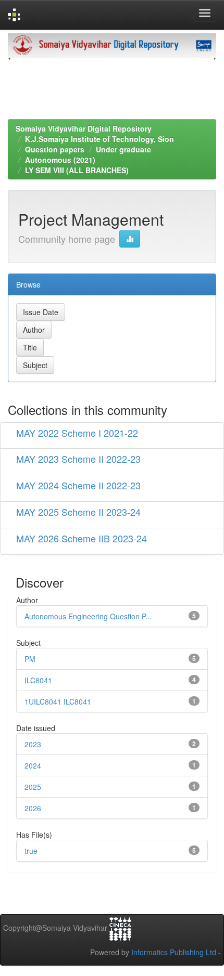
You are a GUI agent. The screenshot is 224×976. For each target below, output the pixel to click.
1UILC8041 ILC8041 (57, 701)
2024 (32, 765)
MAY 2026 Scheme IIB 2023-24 (81, 538)
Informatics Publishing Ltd (173, 952)
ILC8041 (38, 680)
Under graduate (123, 149)
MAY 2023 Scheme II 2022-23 (78, 458)
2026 (32, 808)
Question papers (54, 149)
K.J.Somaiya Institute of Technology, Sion (99, 139)
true (31, 850)
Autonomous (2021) (60, 159)
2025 (32, 787)
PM (29, 659)
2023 (32, 744)
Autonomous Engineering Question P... (88, 616)
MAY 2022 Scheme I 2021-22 (77, 432)
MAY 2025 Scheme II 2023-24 (78, 511)
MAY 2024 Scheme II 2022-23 (78, 485)
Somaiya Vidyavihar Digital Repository (84, 128)
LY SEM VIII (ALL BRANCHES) (77, 170)
